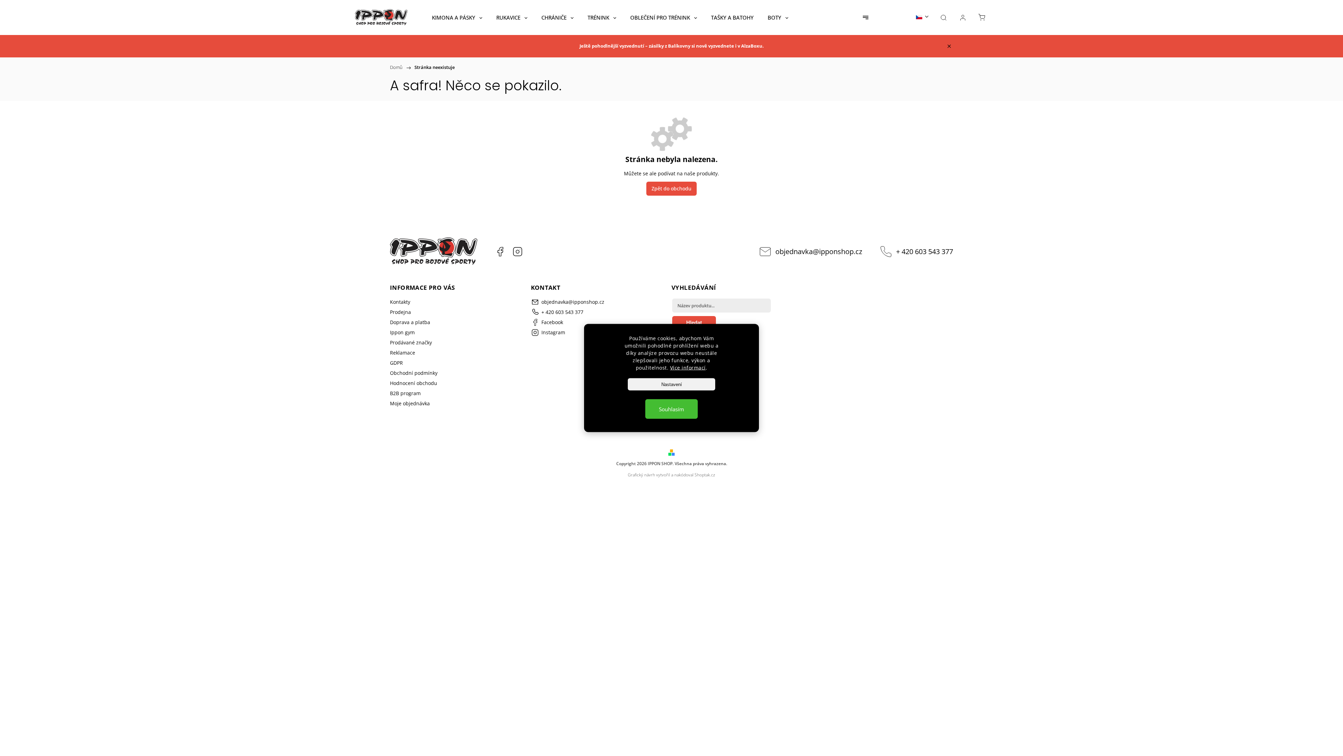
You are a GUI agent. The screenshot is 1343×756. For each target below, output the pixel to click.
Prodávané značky (411, 342)
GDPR (396, 362)
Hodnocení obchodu (413, 383)
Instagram (517, 251)
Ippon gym (402, 332)
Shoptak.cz (705, 475)
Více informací (688, 367)
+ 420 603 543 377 (924, 251)
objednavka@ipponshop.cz (818, 251)
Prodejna (400, 312)
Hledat (694, 323)
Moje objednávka (410, 403)
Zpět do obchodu (671, 188)
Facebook (500, 251)
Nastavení (671, 384)
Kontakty (400, 302)
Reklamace (402, 352)
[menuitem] (457, 17)
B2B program (405, 393)
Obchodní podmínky (414, 373)
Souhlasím (671, 409)
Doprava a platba (410, 322)
